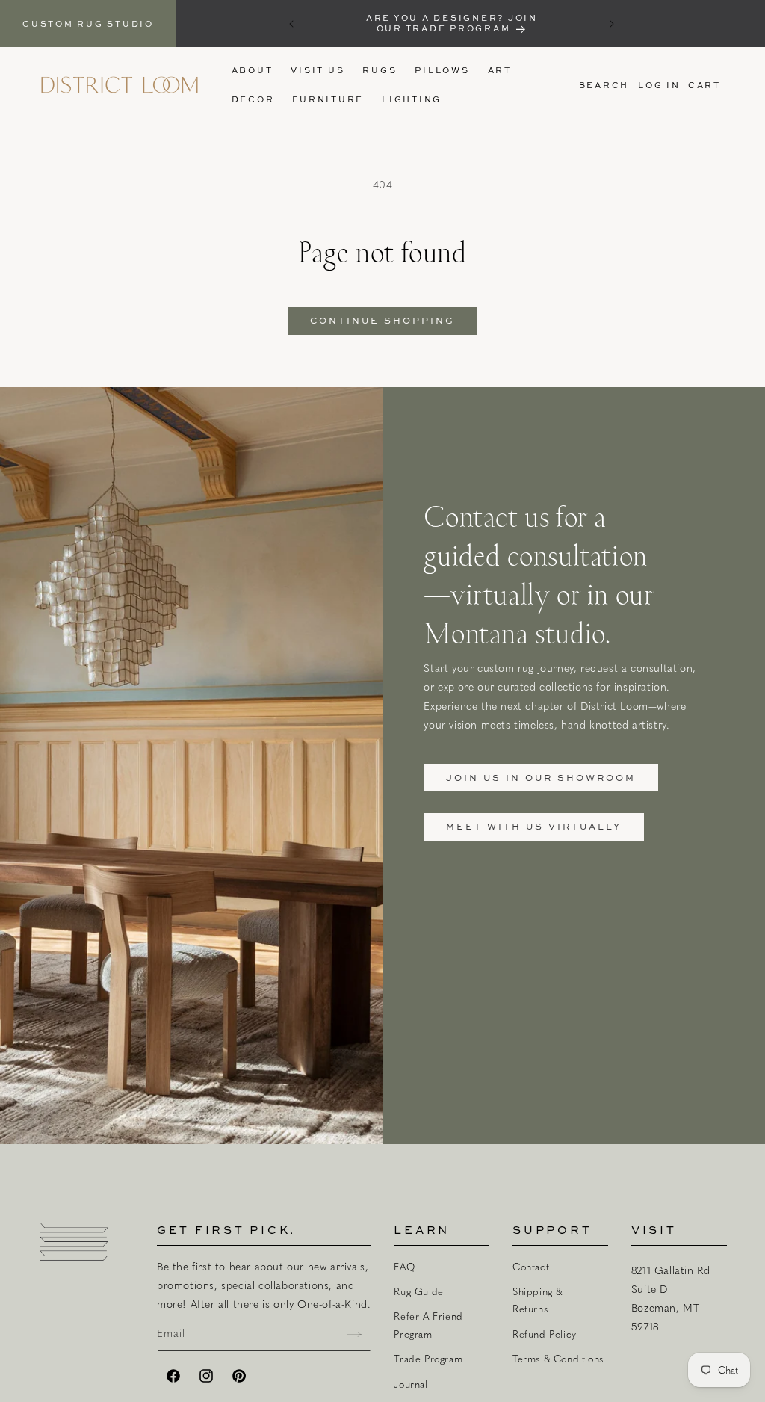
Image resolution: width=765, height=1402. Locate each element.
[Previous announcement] (291, 24)
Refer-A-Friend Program (428, 1324)
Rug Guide (418, 1291)
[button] (379, 70)
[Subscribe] (354, 1334)
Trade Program (428, 1358)
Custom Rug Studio (88, 23)
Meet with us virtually (534, 826)
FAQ (404, 1266)
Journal (410, 1384)
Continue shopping (382, 320)
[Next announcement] (611, 24)
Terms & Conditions (558, 1358)
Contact (530, 1266)
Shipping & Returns (537, 1300)
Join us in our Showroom (541, 777)
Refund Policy (544, 1334)
